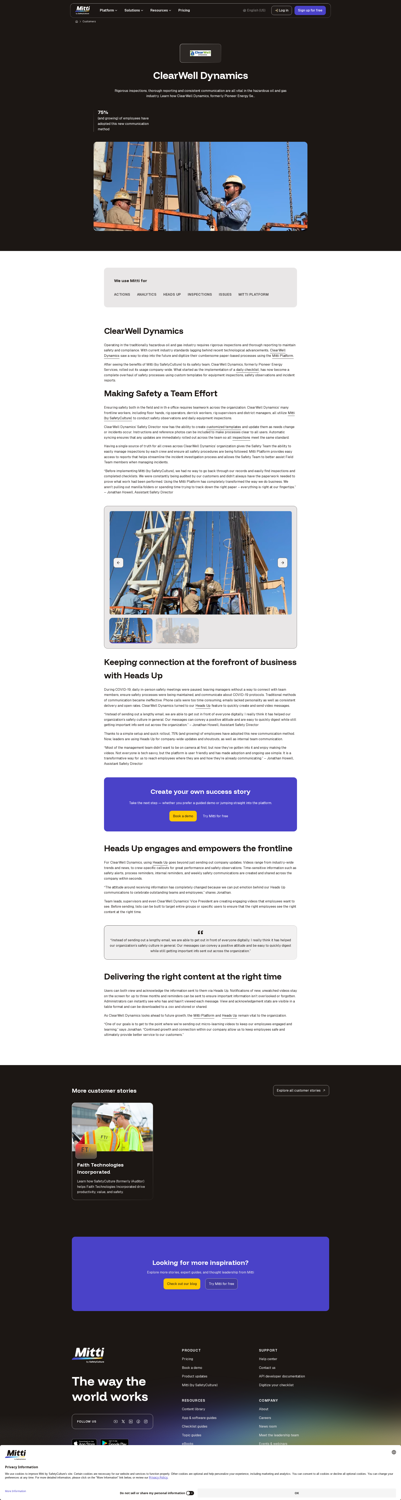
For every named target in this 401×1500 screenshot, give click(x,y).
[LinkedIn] (131, 1421)
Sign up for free (310, 10)
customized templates (224, 427)
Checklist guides (194, 1426)
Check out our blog (182, 1284)
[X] (123, 1421)
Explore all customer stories (299, 1090)
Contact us (267, 1368)
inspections (241, 437)
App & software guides (199, 1418)
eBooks (187, 1444)
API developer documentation (282, 1376)
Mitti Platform (203, 1015)
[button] (130, 630)
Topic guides (191, 1435)
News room (268, 1426)
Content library (193, 1409)
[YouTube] (116, 1421)
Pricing (187, 1359)
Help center (268, 1359)
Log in (283, 10)
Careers (265, 1418)
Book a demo (183, 816)
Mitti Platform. (283, 355)
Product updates (194, 1376)
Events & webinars (273, 1444)
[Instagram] (146, 1421)
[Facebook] (138, 1421)
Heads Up (203, 705)
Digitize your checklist (276, 1385)
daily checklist (247, 369)
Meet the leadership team (279, 1435)
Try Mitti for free (215, 816)
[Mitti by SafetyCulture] (82, 10)
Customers (89, 21)
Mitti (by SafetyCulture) (200, 1385)
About (263, 1409)
